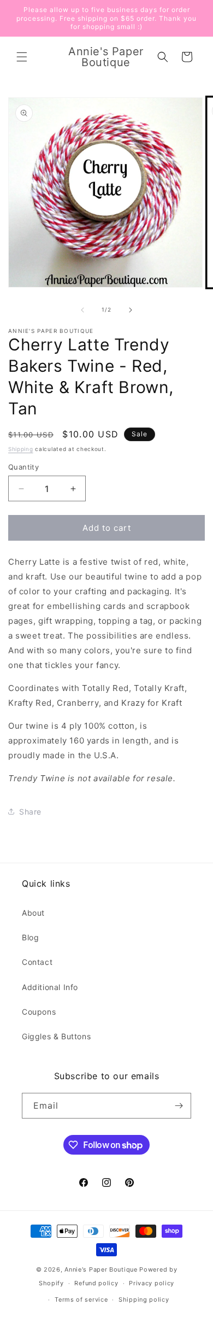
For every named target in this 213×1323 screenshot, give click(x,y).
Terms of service (81, 1299)
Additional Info (50, 987)
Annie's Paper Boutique (100, 1269)
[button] (22, 57)
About (33, 912)
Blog (30, 937)
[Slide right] (131, 310)
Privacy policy (151, 1283)
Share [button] (30, 811)
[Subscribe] (179, 1106)
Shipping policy (144, 1299)
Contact (37, 962)
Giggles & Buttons (56, 1036)
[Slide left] (82, 310)
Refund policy (96, 1283)
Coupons (39, 1011)
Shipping (20, 449)
